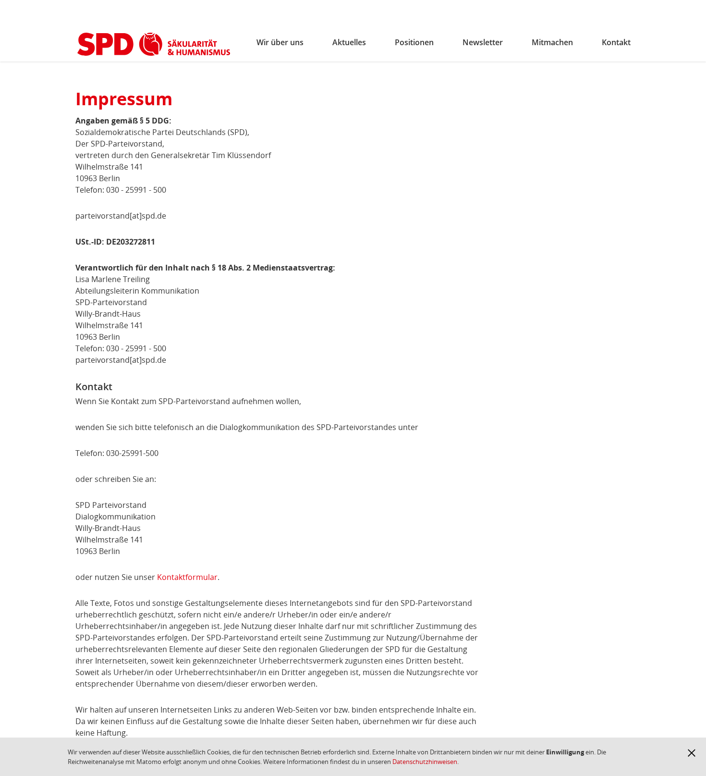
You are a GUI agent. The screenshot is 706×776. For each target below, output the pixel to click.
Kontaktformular (187, 577)
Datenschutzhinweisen (424, 761)
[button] (691, 753)
